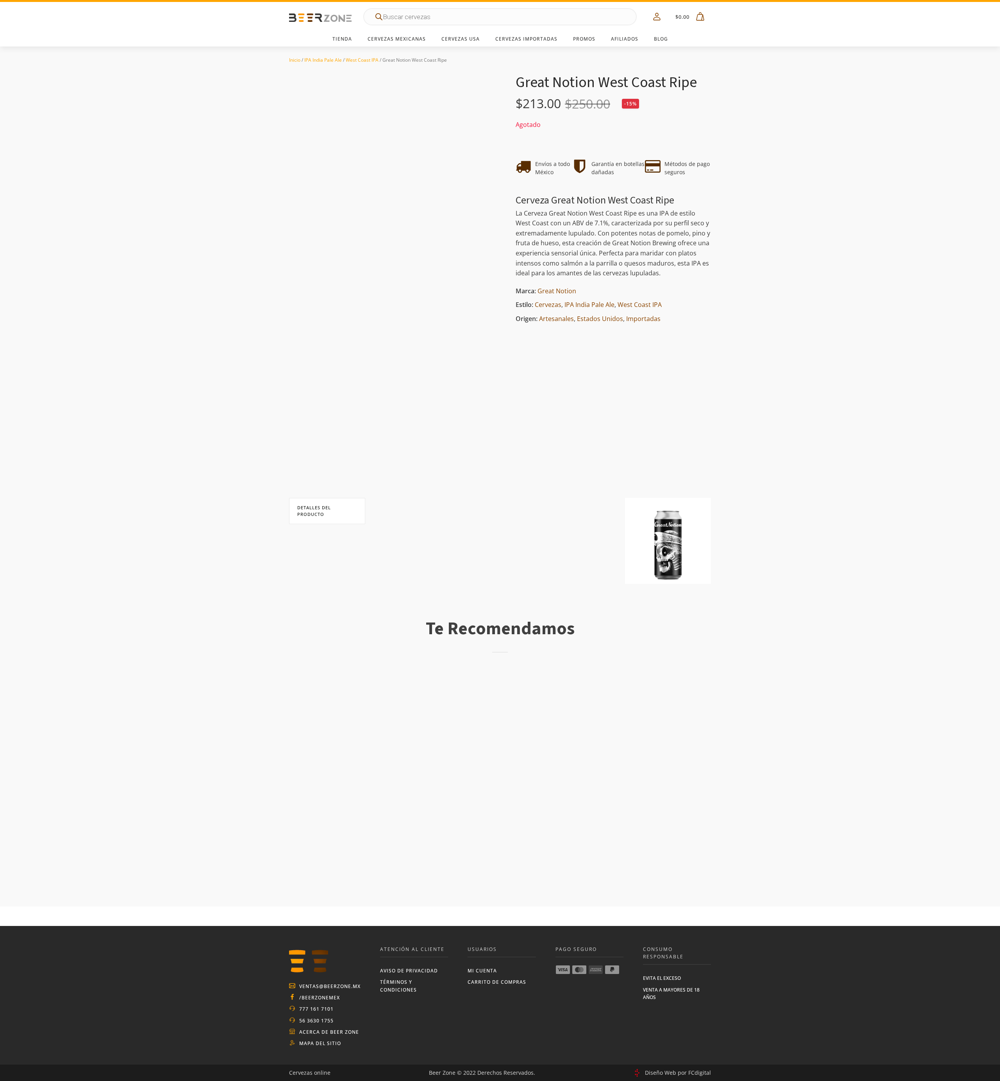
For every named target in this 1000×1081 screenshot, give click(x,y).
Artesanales (556, 319)
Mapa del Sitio (320, 1043)
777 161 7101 (316, 1009)
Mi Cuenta (482, 970)
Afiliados (624, 39)
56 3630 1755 (316, 1020)
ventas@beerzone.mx (330, 986)
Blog (661, 39)
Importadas (643, 319)
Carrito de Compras (497, 982)
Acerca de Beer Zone (329, 1032)
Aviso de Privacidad (409, 970)
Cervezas (548, 305)
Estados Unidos (600, 319)
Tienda (342, 39)
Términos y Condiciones (398, 986)
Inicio (294, 60)
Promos (584, 39)
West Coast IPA (362, 60)
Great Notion (557, 291)
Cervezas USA (460, 39)
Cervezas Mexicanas (397, 39)
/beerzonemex (319, 997)
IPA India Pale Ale (323, 60)
